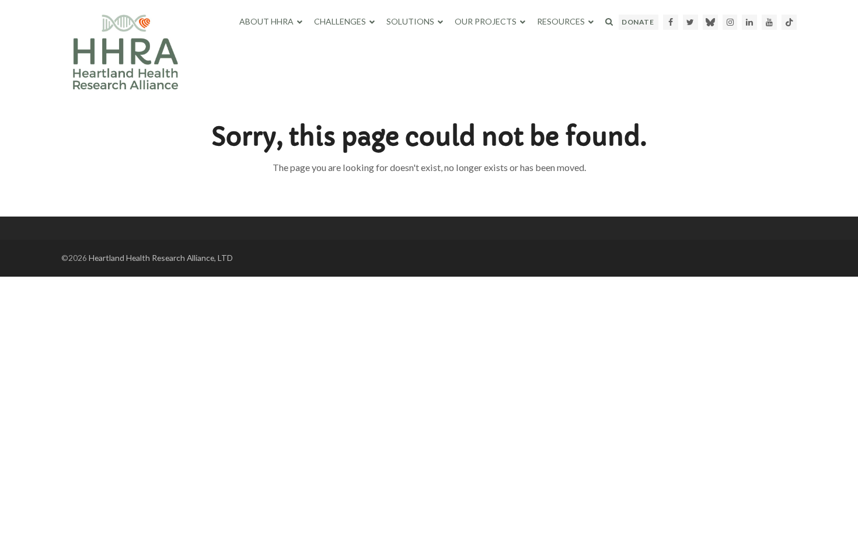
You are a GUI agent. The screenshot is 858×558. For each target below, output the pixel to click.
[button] (609, 22)
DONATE (638, 22)
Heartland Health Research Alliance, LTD (161, 258)
